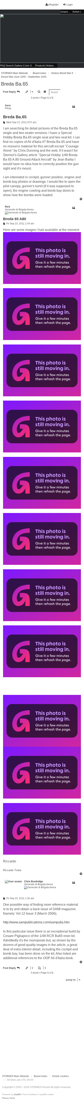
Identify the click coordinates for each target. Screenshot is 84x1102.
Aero (8, 105)
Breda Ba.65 (14, 84)
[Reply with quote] (73, 106)
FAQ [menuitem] (2, 65)
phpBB (17, 1094)
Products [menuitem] (40, 65)
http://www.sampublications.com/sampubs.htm (36, 922)
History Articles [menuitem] (51, 65)
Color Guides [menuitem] (29, 65)
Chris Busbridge (33, 881)
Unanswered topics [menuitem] (66, 11)
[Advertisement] (42, 1027)
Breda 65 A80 (14, 219)
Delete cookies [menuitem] (60, 1076)
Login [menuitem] (69, 4)
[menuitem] (5, 1098)
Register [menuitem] (54, 4)
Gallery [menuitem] (18, 65)
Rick (7, 206)
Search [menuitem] (10, 65)
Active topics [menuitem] (78, 11)
